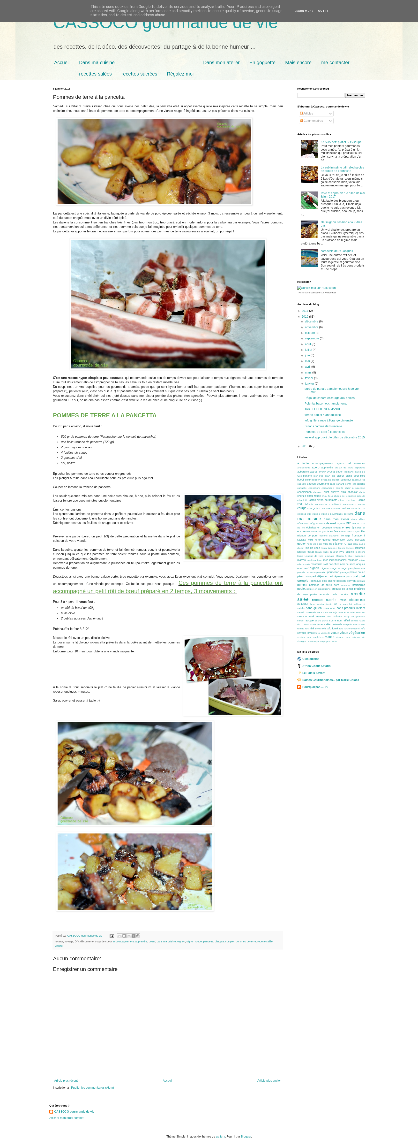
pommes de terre (246, 941)
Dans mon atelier (221, 62)
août (308, 344)
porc (336, 584)
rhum (312, 604)
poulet (301, 588)
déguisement (317, 523)
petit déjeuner (320, 576)
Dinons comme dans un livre (323, 426)
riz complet (345, 604)
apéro (316, 467)
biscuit (340, 475)
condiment (335, 504)
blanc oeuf (352, 475)
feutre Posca (346, 531)
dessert (331, 523)
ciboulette (302, 500)
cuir (309, 513)
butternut (346, 479)
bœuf (308, 479)
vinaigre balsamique (308, 641)
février (309, 378)
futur (318, 539)
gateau (326, 539)
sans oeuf (329, 608)
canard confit (343, 483)
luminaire (330, 556)
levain (318, 551)
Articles (308, 113)
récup (343, 599)
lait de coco (313, 547)
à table (303, 463)
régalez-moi (357, 600)
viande (59, 945)
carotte (339, 488)
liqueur (334, 551)
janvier (310, 383)
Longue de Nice (314, 556)
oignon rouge (194, 941)
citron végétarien (348, 500)
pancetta (208, 941)
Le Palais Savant (313, 673)
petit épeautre (337, 576)
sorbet (300, 620)
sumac (354, 620)
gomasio (360, 539)
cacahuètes (358, 479)
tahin (313, 624)
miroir (362, 560)
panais (301, 572)
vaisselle (325, 633)
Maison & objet (344, 556)
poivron (351, 580)
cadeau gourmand (318, 483)
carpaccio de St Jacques (337, 251)
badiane (349, 471)
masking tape (314, 560)
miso (299, 564)
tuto (317, 633)
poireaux (316, 580)
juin (308, 355)
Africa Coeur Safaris (316, 666)
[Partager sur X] (128, 935)
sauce (320, 612)
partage (344, 572)
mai (308, 361)
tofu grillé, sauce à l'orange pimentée (329, 420)
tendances (359, 624)
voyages (325, 641)
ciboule (361, 496)
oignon (181, 941)
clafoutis (308, 504)
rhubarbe (302, 604)
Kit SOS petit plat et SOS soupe (341, 142)
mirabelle (353, 559)
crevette (356, 508)
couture (335, 508)
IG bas (348, 543)
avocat (331, 471)
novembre (312, 327)
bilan (327, 475)
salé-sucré (359, 604)
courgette (313, 508)
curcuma (348, 513)
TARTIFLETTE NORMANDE (323, 409)
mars (308, 372)
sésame (320, 616)
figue (357, 531)
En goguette (262, 62)
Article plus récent (66, 1080)
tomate (311, 632)
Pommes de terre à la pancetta (325, 432)
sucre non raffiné (339, 620)
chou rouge (314, 495)
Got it (323, 11)
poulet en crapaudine (318, 589)
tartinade (337, 624)
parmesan (333, 572)
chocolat (353, 491)
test (307, 628)
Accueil (61, 62)
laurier (341, 548)
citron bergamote (327, 499)
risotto (329, 604)
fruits (310, 539)
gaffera (220, 1136)
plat (217, 941)
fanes (330, 531)
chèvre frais (338, 491)
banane (307, 475)
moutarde (316, 564)
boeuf (152, 941)
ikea (355, 543)
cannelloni (314, 488)
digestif (341, 523)
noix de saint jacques (352, 564)
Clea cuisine (310, 659)
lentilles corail (305, 551)
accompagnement (123, 941)
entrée (346, 527)
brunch (336, 479)
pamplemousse (356, 568)
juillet (309, 349)
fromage (345, 535)
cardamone (327, 488)
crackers (345, 508)
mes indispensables (335, 559)
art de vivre (346, 467)
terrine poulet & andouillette (323, 415)
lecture (350, 548)
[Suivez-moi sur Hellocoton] (316, 288)
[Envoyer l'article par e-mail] (111, 935)
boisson (316, 479)
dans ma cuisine (166, 941)
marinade (360, 556)
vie (363, 637)
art (336, 467)
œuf (306, 568)
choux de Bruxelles (345, 496)
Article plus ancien (269, 1080)
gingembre (338, 539)
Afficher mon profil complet (66, 1118)
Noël (325, 564)
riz (335, 604)
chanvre (317, 492)
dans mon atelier (336, 519)
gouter (301, 543)
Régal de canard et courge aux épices (330, 398)
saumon (360, 612)
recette (344, 594)
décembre (312, 321)
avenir (322, 471)
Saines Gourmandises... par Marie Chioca (330, 680)
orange (342, 568)
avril (308, 366)
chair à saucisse (355, 488)
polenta (361, 581)
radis (334, 594)
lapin (324, 548)
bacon (339, 471)
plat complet (227, 941)
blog (362, 475)
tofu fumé (332, 628)
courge (301, 508)
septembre (312, 338)
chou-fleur (327, 496)
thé (312, 628)
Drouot (355, 523)
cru (363, 508)
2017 (305, 311)
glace (350, 539)
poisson (341, 580)
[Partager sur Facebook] (133, 935)
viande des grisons (348, 637)
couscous (325, 508)
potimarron (358, 584)
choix (362, 492)
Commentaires (313, 120)
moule (306, 564)
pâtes (300, 576)
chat (326, 491)
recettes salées (95, 73)
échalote (311, 527)
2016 (305, 316)
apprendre (141, 941)
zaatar (333, 641)
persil (308, 576)
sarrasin (311, 612)
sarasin (301, 612)
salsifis (301, 608)
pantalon (321, 572)
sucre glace (321, 620)
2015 (305, 446)
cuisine (316, 513)
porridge (346, 585)
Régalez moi (180, 73)
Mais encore (298, 62)
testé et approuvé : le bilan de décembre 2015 (335, 437)
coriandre (348, 504)
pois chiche (329, 580)
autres (314, 471)
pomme (302, 585)
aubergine (303, 471)
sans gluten (314, 608)
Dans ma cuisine (97, 62)
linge (326, 551)
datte (354, 519)
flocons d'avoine (329, 535)
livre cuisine (346, 551)
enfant (337, 527)
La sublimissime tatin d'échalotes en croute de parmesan (342, 169)
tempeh (347, 624)
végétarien (357, 632)
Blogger (246, 1136)
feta (336, 531)
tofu (323, 628)
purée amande (319, 594)
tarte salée (323, 624)
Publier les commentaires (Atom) (92, 1087)
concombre (321, 504)
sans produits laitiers (351, 608)
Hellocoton (330, 292)
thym (318, 628)
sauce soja (331, 612)
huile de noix (314, 543)
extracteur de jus (316, 531)
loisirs (300, 556)
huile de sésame (333, 543)
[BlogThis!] (124, 935)
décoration (303, 523)
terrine (300, 628)
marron (301, 559)
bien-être (318, 475)
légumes (360, 547)
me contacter (335, 62)
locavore (360, 551)
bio (333, 475)
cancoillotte (358, 483)
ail (349, 463)
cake (332, 483)
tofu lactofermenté (349, 628)
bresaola (326, 479)
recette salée (265, 941)
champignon (304, 491)
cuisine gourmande (332, 513)
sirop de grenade (354, 616)
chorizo (301, 495)
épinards (356, 527)
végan (344, 632)
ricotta (320, 604)
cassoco (315, 292)
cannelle (302, 488)
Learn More (304, 11)
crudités (301, 513)
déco (362, 519)
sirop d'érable (335, 616)
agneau (340, 463)
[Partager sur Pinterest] (137, 935)
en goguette (324, 527)
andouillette (303, 467)
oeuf (299, 568)
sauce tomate (346, 612)
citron (312, 499)
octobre (310, 333)
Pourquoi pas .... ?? (315, 687)
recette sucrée (324, 600)
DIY (348, 523)
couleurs (360, 504)
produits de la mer (342, 588)
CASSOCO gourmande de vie (165, 22)
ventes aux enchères (310, 637)
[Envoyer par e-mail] (119, 935)
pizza (349, 576)
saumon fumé (305, 616)
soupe (310, 620)
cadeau (301, 483)
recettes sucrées (139, 73)
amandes (359, 463)
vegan (335, 632)
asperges (360, 467)
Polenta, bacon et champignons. (326, 403)
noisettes (334, 564)
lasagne (332, 548)
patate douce (357, 572)
